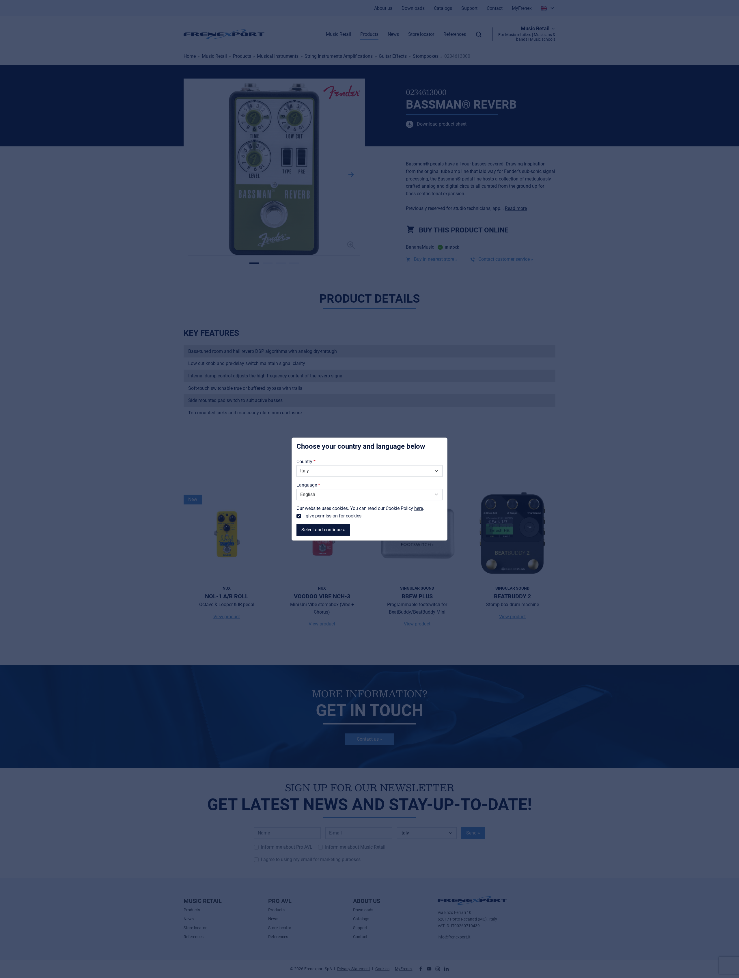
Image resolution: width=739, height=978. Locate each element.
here (418, 508)
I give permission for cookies (332, 516)
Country (304, 461)
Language (306, 485)
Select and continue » (323, 530)
